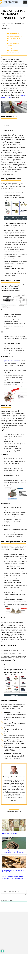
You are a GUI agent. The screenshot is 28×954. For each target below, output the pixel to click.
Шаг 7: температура (12, 50)
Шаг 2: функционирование (14, 36)
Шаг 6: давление (11, 48)
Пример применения (13, 53)
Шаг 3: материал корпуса (14, 38)
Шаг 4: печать (11, 41)
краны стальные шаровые (11, 361)
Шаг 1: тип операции (13, 33)
